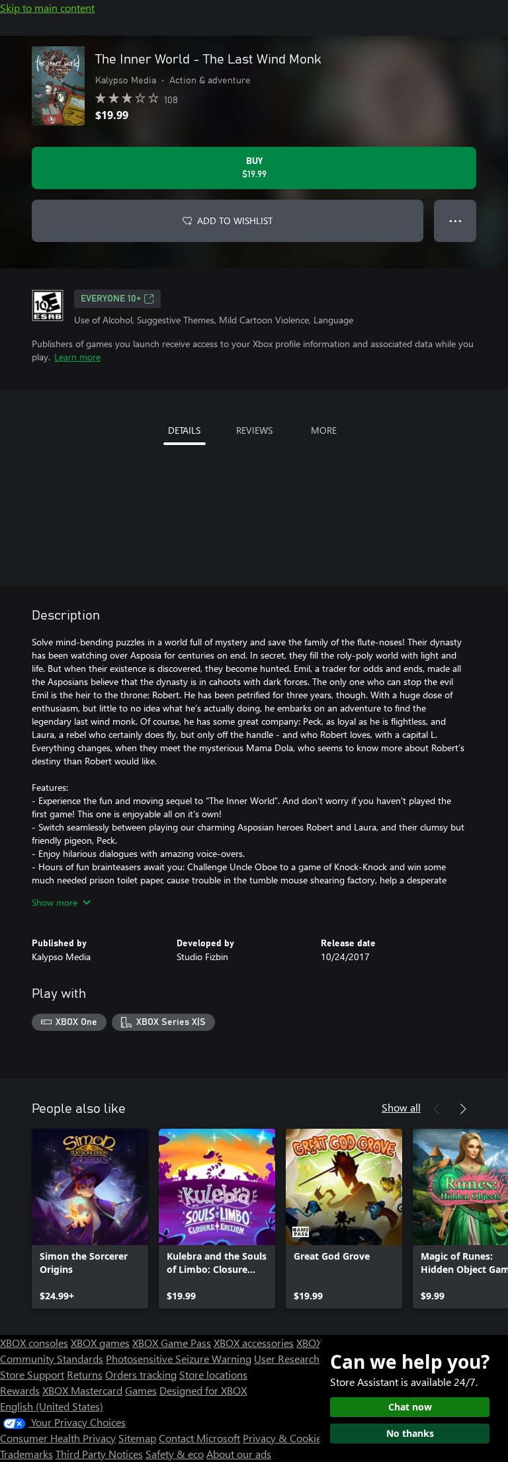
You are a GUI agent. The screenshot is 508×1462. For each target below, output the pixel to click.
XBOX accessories (254, 1343)
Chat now (410, 1407)
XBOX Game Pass (171, 1343)
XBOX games (100, 1343)
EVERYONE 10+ (111, 299)
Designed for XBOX (203, 1390)
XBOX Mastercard (82, 1390)
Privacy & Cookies (284, 1438)
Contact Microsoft (199, 1438)
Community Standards (51, 1358)
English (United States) (51, 1406)
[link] (90, 1219)
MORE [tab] (324, 430)
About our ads (238, 1454)
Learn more (77, 356)
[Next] (463, 1109)
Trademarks (26, 1454)
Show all (401, 1107)
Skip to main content (47, 8)
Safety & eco (175, 1454)
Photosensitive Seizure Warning (178, 1358)
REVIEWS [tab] (254, 430)
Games (141, 1390)
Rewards (20, 1390)
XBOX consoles (34, 1343)
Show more (54, 902)
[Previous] (436, 1109)
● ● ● (455, 220)
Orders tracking (141, 1374)
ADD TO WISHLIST (235, 220)
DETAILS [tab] (184, 430)
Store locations (213, 1374)
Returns (85, 1374)
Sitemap (137, 1438)
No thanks (410, 1433)
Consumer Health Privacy (58, 1438)
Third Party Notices (99, 1454)
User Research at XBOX (308, 1358)
